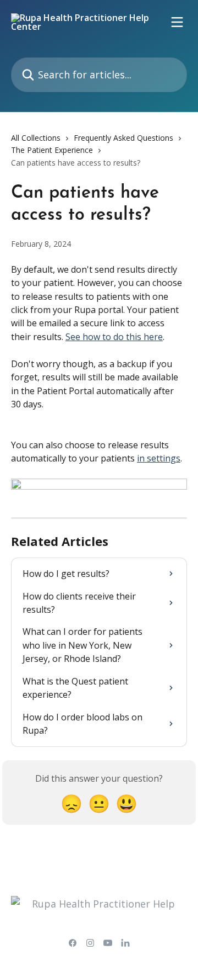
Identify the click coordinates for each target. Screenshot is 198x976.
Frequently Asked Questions (123, 137)
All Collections (36, 137)
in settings (158, 458)
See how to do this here (114, 337)
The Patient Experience (52, 150)
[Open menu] (177, 22)
